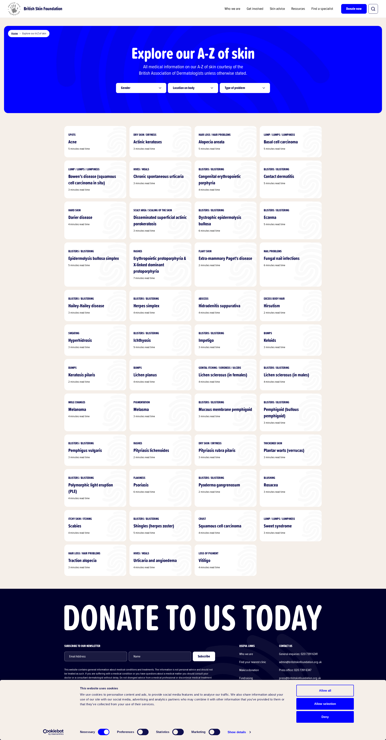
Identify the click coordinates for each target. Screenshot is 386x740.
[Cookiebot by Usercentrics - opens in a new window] (53, 732)
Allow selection (325, 703)
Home (14, 33)
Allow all (325, 690)
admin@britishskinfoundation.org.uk (300, 662)
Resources (298, 9)
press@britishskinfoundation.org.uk (300, 678)
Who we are (232, 9)
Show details (237, 732)
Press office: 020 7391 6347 (295, 670)
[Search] (373, 9)
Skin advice (277, 9)
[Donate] (193, 618)
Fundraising (246, 678)
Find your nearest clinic (252, 662)
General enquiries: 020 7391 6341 (298, 654)
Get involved (255, 9)
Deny (325, 717)
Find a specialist (322, 9)
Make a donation (249, 670)
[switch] (143, 732)
